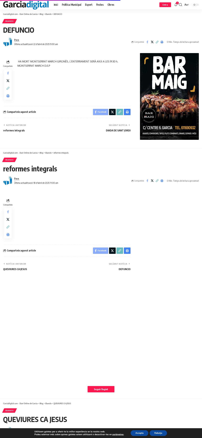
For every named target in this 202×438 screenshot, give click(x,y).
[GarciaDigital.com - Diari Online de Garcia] (26, 4)
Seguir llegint (101, 389)
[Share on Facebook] (147, 42)
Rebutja (158, 433)
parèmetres (118, 434)
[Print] (162, 42)
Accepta (139, 433)
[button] (165, 4)
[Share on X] (152, 42)
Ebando (9, 21)
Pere (16, 39)
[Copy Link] (157, 42)
